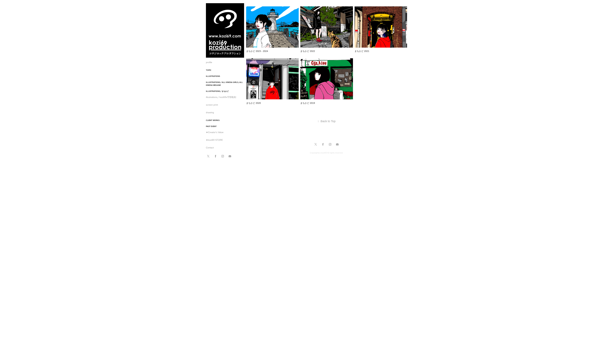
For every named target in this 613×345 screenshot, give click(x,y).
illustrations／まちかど (217, 91)
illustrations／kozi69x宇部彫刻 (221, 97)
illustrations (213, 76)
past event (211, 126)
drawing (210, 112)
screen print (212, 104)
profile (209, 62)
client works (212, 120)
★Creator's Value (214, 132)
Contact (210, 147)
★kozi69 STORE (214, 140)
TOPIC (208, 70)
